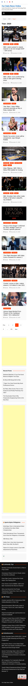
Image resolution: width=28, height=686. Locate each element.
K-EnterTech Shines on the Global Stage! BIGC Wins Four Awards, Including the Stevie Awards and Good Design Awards (14, 645)
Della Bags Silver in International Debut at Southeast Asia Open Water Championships (13, 528)
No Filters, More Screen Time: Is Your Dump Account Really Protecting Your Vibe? (13, 390)
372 (11, 329)
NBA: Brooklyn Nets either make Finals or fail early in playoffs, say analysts (14, 198)
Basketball (6, 44)
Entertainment (7, 103)
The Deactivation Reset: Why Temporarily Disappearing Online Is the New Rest (13, 397)
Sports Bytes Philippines (12, 522)
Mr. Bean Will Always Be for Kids (11, 380)
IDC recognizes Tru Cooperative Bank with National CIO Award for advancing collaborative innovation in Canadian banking (14, 662)
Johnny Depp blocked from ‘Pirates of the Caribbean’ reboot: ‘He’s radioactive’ (12, 313)
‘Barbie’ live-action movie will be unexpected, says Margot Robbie (13, 138)
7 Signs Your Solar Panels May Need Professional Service (13, 384)
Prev (4, 325)
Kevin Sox (7, 53)
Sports (16, 44)
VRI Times (6, 597)
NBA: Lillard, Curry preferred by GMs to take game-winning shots (13, 78)
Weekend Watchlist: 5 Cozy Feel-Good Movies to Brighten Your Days (13, 375)
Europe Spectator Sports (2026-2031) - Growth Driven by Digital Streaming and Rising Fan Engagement (14, 638)
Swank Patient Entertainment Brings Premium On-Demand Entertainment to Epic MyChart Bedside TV (14, 669)
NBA (12, 44)
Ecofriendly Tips (8, 564)
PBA (5, 165)
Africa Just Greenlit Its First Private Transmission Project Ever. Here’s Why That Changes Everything (13, 591)
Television (14, 222)
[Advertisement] (14, 352)
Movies (13, 103)
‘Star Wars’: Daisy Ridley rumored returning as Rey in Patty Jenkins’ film (12, 108)
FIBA (12, 163)
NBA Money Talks (8, 538)
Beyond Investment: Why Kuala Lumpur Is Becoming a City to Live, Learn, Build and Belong (13, 607)
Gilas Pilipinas (18, 163)
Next (16, 329)
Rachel (6, 112)
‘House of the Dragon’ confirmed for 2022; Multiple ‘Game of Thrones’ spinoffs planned (14, 227)
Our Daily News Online (11, 6)
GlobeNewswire (8, 633)
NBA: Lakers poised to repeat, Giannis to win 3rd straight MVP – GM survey (13, 48)
